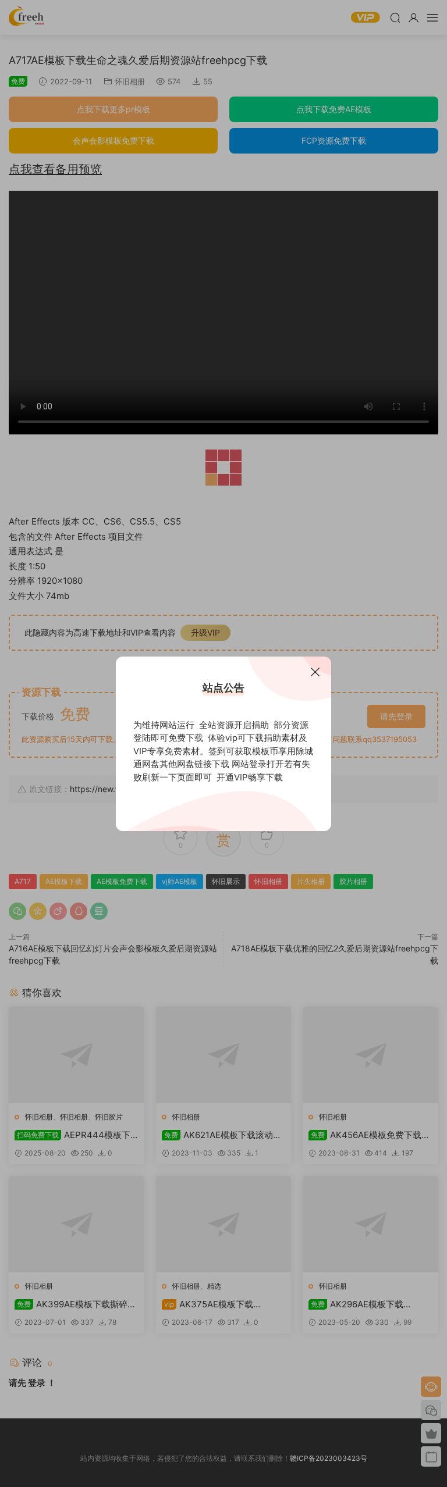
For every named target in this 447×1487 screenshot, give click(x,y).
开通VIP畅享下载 (250, 777)
